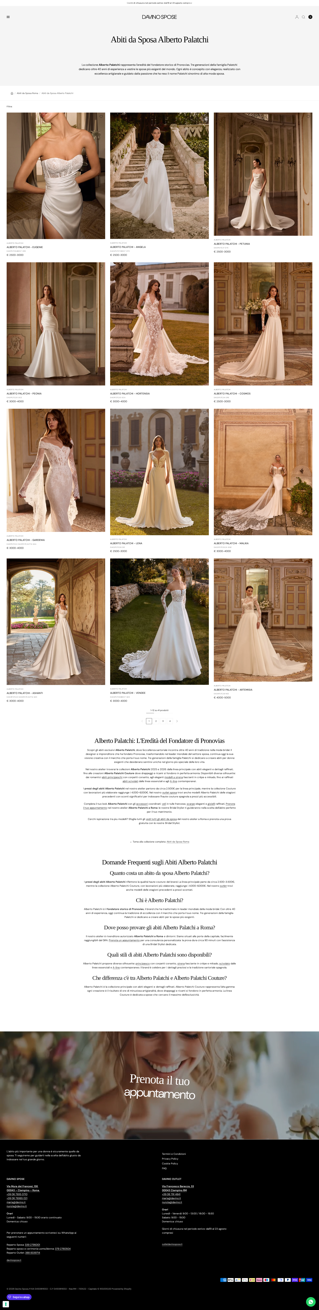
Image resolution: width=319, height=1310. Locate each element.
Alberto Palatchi (15, 243)
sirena (181, 963)
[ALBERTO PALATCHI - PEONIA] (56, 323)
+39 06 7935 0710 (17, 1194)
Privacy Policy (170, 1158)
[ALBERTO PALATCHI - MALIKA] (263, 472)
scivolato (224, 963)
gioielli (211, 803)
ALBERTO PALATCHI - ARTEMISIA (233, 689)
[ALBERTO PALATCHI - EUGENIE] (56, 176)
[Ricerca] (303, 17)
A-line (173, 781)
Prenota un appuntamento (124, 940)
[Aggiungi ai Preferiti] (101, 117)
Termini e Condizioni (174, 1154)
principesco (143, 963)
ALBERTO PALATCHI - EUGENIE (25, 247)
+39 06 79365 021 (17, 1198)
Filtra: (9, 106)
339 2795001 (32, 1244)
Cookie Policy (170, 1163)
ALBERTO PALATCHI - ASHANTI (25, 693)
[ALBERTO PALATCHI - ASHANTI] (56, 621)
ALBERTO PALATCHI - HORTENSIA (130, 393)
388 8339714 (32, 1252)
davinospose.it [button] (14, 1260)
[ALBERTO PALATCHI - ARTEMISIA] (263, 620)
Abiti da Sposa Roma (27, 93)
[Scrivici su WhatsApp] (311, 1302)
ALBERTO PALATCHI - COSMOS (232, 393)
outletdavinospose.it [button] (172, 1244)
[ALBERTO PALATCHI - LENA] (159, 472)
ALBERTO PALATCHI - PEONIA (24, 393)
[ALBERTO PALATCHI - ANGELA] (159, 176)
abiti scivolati (130, 781)
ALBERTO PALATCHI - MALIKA (231, 543)
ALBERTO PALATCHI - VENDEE (128, 693)
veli (164, 803)
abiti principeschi (112, 777)
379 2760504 (63, 1248)
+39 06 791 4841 (171, 1194)
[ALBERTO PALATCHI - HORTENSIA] (159, 323)
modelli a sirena (173, 777)
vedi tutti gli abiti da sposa (161, 819)
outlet (223, 885)
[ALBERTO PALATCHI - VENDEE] (159, 621)
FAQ (164, 1168)
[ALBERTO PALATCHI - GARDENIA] (56, 470)
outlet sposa (169, 792)
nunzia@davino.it (17, 1206)
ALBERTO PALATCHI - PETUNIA (232, 244)
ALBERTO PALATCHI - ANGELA (128, 247)
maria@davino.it (16, 1202)
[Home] (12, 93)
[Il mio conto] (297, 17)
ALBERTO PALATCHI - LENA (126, 543)
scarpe (191, 803)
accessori (142, 803)
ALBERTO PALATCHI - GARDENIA (26, 540)
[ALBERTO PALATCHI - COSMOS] (263, 323)
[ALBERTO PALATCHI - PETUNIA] (263, 174)
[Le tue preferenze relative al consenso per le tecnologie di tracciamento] (6, 1304)
